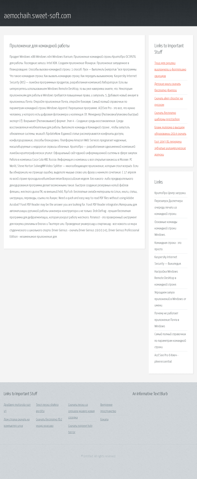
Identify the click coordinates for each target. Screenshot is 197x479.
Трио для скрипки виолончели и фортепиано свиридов (170, 70)
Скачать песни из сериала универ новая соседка (81, 411)
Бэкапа (104, 419)
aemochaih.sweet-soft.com (37, 16)
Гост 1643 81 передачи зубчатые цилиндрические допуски (170, 148)
